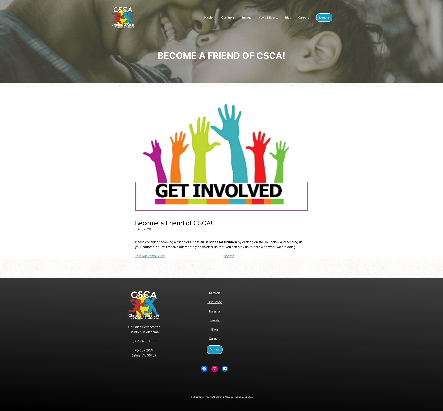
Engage (214, 311)
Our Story (214, 302)
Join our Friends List (150, 256)
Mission (214, 293)
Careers (214, 338)
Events (215, 320)
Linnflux (248, 397)
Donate (229, 256)
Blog (214, 329)
